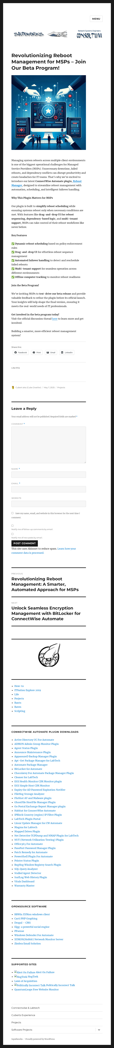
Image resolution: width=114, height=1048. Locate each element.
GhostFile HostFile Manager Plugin (35, 802)
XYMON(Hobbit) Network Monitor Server (38, 939)
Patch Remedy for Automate (31, 852)
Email (15, 483)
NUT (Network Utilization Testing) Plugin (39, 839)
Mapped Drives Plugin (27, 831)
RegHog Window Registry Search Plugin (37, 864)
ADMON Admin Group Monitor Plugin (36, 743)
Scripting (19, 711)
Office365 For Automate (28, 843)
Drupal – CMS (22, 922)
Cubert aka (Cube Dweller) (28, 387)
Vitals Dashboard (24, 881)
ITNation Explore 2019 (27, 690)
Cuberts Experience (23, 1015)
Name (15, 469)
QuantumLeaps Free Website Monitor (36, 989)
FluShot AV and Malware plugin (33, 798)
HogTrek (32, 976)
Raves (17, 706)
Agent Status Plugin (26, 748)
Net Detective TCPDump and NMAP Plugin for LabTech (46, 835)
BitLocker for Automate (28, 768)
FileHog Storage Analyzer (29, 793)
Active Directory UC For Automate (34, 739)
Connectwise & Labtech (25, 1007)
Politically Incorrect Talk (60, 985)
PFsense (19, 931)
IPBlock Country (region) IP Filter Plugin (38, 814)
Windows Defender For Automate (34, 935)
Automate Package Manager (31, 764)
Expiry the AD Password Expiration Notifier (39, 789)
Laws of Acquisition (25, 981)
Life (16, 694)
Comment (18, 424)
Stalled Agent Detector (27, 873)
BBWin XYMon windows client (32, 914)
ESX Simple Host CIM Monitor (32, 785)
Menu (96, 18)
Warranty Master (24, 885)
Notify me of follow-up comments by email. (32, 529)
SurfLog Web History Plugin (30, 877)
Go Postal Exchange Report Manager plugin (40, 806)
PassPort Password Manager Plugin (35, 848)
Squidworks (17, 1039)
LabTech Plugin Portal (27, 818)
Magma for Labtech (25, 827)
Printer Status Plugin (26, 860)
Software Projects (21, 1029)
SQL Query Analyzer (26, 868)
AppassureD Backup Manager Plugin (35, 756)
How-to (19, 686)
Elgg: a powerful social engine (31, 926)
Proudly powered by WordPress (40, 1039)
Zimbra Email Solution (27, 943)
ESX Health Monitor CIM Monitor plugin (38, 781)
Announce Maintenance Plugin (32, 752)
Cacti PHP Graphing (25, 918)
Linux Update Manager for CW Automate (38, 823)
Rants (17, 702)
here (54, 318)
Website (16, 498)
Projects (61, 387)
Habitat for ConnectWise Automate (35, 810)
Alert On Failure (44, 972)
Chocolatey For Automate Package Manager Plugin (44, 773)
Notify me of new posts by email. (27, 537)
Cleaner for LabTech (26, 777)
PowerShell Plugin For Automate (33, 856)
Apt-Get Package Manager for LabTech (37, 760)
